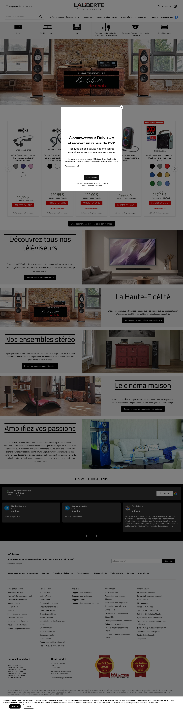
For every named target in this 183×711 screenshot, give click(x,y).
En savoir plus (153, 702)
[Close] (121, 107)
